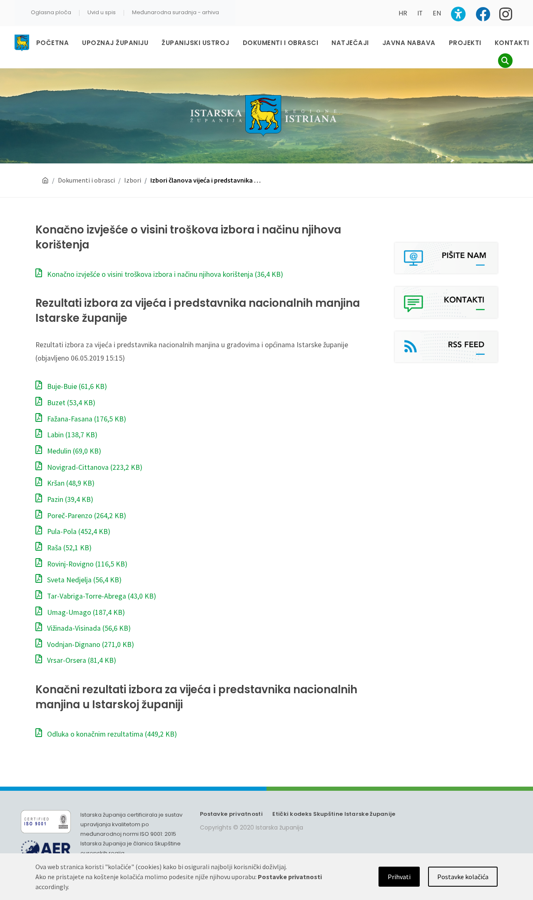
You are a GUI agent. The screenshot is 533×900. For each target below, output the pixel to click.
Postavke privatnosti (231, 814)
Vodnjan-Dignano (89, 644)
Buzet (70, 402)
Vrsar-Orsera (80, 660)
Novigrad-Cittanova (93, 467)
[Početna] (45, 180)
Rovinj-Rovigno (86, 564)
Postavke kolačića (462, 876)
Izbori (132, 180)
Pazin (69, 499)
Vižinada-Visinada (88, 628)
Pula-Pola (77, 531)
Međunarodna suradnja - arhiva (175, 12)
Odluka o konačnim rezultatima (111, 734)
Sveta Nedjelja (83, 579)
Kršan (70, 483)
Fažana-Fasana (85, 419)
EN (437, 13)
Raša (68, 547)
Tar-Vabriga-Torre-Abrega (100, 596)
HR (403, 13)
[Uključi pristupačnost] (458, 14)
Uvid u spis (101, 12)
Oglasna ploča (51, 12)
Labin (71, 434)
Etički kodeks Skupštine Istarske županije (333, 814)
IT (420, 13)
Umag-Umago (85, 612)
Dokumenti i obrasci (86, 180)
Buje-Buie (76, 386)
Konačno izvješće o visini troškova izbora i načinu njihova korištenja (164, 274)
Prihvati (399, 876)
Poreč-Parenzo (85, 515)
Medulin (73, 451)
